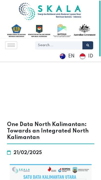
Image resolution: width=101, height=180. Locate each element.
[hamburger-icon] (11, 45)
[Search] (87, 45)
